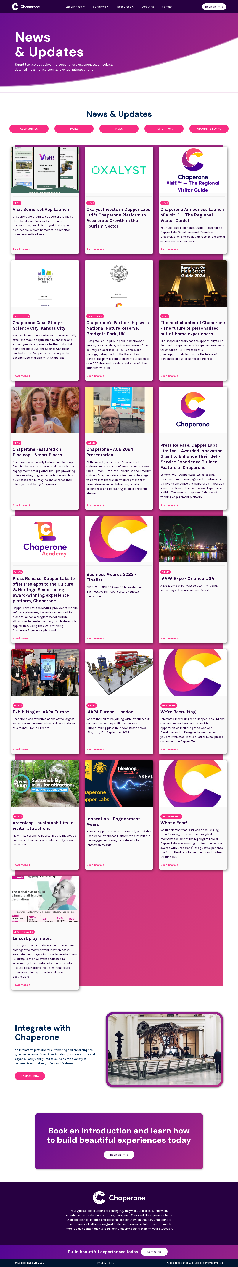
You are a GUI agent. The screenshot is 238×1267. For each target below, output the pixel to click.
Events (74, 128)
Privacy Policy (105, 1262)
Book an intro (214, 6)
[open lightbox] (164, 1049)
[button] (75, 6)
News (119, 128)
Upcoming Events (209, 128)
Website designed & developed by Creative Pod (195, 1262)
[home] (29, 6)
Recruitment (164, 128)
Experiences (74, 6)
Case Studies (29, 128)
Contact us (154, 1251)
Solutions (99, 6)
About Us (148, 6)
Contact (167, 6)
